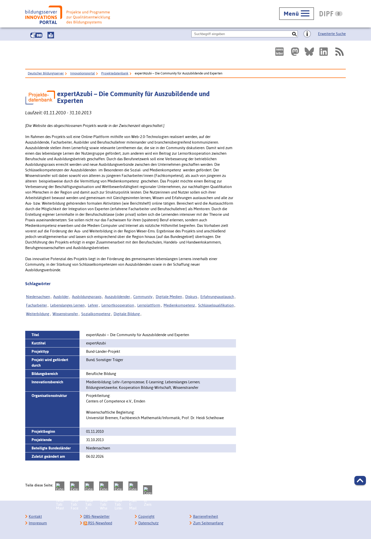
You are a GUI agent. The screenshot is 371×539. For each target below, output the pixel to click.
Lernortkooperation (117, 305)
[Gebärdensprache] (36, 35)
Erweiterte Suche (332, 34)
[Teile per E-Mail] (133, 486)
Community (142, 296)
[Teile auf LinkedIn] (118, 486)
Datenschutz (148, 523)
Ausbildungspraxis (86, 296)
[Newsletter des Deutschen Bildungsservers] (279, 51)
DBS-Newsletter (97, 516)
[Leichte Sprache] (50, 35)
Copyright (146, 516)
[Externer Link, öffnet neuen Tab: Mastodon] (295, 51)
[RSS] (339, 51)
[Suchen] (294, 34)
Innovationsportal (82, 73)
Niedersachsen (38, 296)
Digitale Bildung (127, 314)
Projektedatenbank (114, 73)
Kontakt (35, 516)
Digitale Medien (169, 296)
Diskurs (191, 296)
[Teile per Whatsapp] (103, 486)
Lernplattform (148, 305)
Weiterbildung (37, 314)
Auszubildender (117, 296)
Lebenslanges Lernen (67, 305)
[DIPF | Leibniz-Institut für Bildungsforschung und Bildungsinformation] (331, 13)
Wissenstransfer (65, 314)
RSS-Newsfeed (99, 523)
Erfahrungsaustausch (217, 296)
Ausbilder (61, 296)
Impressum (38, 523)
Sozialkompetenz (95, 314)
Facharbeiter (36, 305)
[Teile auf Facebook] (74, 486)
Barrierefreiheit (205, 516)
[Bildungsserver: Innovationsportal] (67, 15)
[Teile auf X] (89, 486)
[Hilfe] (307, 34)
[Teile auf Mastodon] (59, 486)
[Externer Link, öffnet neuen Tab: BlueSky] (309, 51)
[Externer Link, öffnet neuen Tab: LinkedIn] (323, 51)
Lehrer (93, 305)
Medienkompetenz (179, 305)
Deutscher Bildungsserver (46, 73)
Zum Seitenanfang (208, 523)
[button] (360, 480)
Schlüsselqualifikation (216, 305)
